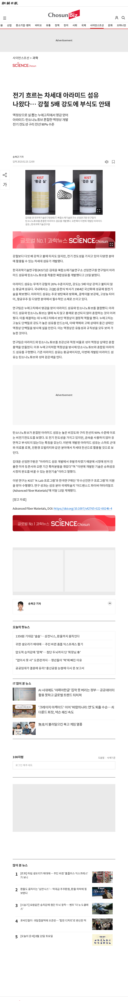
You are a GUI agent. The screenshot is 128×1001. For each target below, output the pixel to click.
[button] (5, 18)
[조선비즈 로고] (64, 14)
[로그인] (117, 18)
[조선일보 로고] (10, 3)
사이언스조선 (21, 58)
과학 (35, 58)
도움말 (101, 757)
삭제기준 (111, 757)
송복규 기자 (18, 156)
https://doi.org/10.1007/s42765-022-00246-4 (83, 508)
